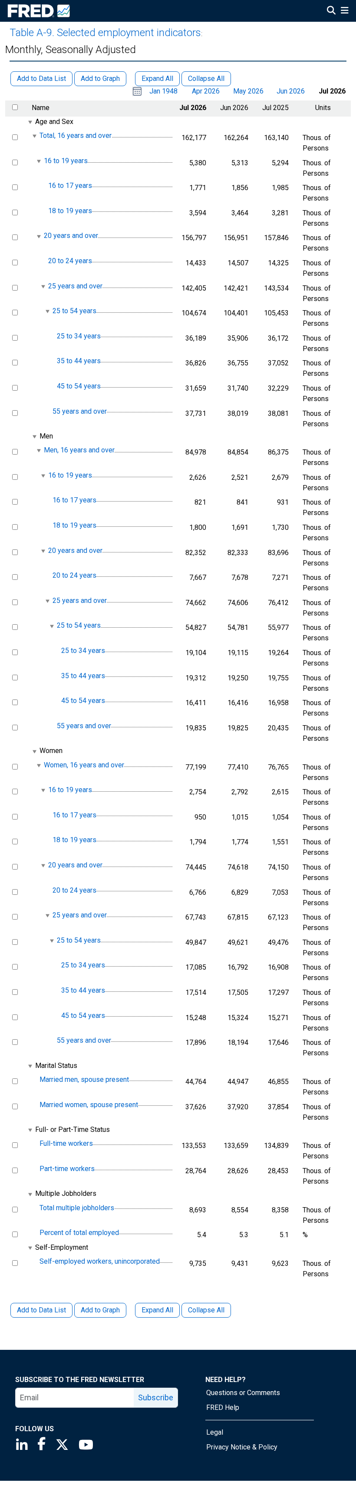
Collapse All (206, 1310)
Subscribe (155, 1397)
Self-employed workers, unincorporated (100, 1261)
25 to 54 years (74, 311)
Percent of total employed (79, 1232)
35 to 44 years (79, 361)
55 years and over (80, 411)
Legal (214, 1432)
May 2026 (248, 91)
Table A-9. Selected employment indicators (105, 33)
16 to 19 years (66, 161)
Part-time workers (67, 1169)
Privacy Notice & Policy (241, 1447)
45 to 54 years (79, 386)
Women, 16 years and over (84, 765)
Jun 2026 (291, 91)
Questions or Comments (243, 1393)
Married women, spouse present (89, 1105)
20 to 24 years (70, 261)
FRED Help (222, 1407)
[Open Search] (331, 11)
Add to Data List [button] (41, 78)
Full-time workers (66, 1143)
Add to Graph (100, 1310)
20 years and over (71, 236)
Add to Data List (41, 1310)
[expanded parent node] (29, 122)
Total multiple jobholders (77, 1208)
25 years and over (75, 286)
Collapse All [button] (206, 78)
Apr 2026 (206, 91)
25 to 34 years (79, 336)
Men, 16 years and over (79, 450)
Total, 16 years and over (76, 135)
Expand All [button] (157, 78)
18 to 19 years (70, 211)
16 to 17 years (70, 185)
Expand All (157, 1310)
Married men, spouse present (84, 1079)
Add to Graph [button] (100, 78)
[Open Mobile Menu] (344, 11)
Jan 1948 (163, 91)
